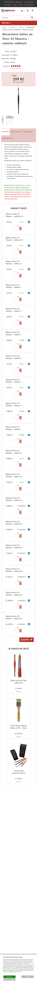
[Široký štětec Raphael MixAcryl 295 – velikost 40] (19, 710)
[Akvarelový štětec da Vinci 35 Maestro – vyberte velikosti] (18, 100)
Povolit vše (9, 976)
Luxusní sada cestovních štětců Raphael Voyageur (18, 773)
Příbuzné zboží (27, 131)
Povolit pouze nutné (9, 979)
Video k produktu (16, 131)
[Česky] (22, 10)
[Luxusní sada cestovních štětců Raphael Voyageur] (19, 756)
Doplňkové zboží (7, 138)
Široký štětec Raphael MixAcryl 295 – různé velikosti (18, 728)
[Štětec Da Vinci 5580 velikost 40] (18, 665)
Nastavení (27, 976)
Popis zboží (5, 131)
